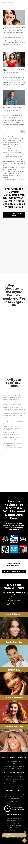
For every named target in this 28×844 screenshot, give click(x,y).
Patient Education (10, 32)
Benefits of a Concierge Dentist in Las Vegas (13, 70)
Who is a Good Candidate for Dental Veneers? (14, 179)
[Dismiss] (25, 832)
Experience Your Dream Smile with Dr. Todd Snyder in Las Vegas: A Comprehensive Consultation (13, 152)
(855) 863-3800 (20, 575)
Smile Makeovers (14, 764)
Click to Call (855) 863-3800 (14, 214)
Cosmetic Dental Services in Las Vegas (14, 766)
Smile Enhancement (17, 34)
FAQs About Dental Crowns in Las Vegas (12, 156)
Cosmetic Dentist (20, 32)
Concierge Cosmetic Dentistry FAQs (14, 768)
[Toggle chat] (24, 840)
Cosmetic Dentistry (7, 34)
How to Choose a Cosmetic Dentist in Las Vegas (13, 108)
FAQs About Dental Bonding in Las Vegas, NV (14, 161)
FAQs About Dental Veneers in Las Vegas (13, 159)
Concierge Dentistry (16, 74)
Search (22, 131)
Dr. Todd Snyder (8, 72)
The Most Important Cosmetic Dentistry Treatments (14, 28)
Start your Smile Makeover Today (14, 571)
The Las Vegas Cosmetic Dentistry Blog (14, 776)
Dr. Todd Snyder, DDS (14, 761)
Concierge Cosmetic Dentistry (11, 30)
